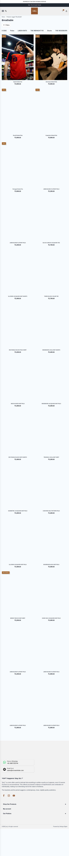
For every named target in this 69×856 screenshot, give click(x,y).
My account (7, 809)
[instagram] (9, 796)
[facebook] (4, 796)
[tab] (12, 30)
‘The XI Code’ (34, 5)
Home (3, 17)
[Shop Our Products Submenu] (65, 804)
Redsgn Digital (63, 826)
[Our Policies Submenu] (65, 814)
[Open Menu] (3, 11)
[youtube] (14, 796)
